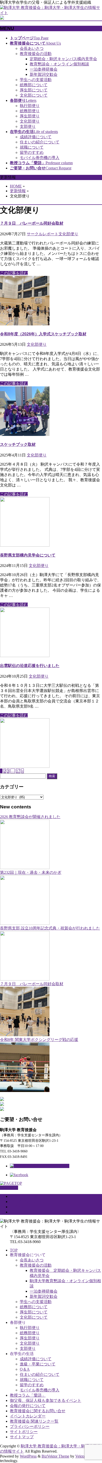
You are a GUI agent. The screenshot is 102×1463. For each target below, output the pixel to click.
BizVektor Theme (55, 1456)
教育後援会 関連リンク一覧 (34, 1421)
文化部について (34, 95)
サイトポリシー (24, 1207)
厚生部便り (30, 116)
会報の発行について (28, 1406)
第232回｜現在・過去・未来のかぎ (30, 872)
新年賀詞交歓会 (43, 74)
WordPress (28, 1456)
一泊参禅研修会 (43, 69)
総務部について (34, 85)
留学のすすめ (32, 152)
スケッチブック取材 (18, 444)
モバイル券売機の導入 (39, 158)
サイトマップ (22, 1212)
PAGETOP (9, 1188)
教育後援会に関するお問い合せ (37, 1411)
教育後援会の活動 (35, 54)
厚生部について (34, 90)
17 (18, 771)
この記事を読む (14, 273)
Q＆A (25, 1369)
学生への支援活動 (35, 80)
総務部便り (30, 111)
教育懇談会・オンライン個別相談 (59, 64)
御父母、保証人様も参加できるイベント (45, 1400)
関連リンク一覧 (24, 1196)
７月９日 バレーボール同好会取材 (31, 223)
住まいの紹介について (39, 142)
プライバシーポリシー (30, 1201)
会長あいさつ (32, 48)
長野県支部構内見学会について (27, 555)
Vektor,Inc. (83, 1456)
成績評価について (35, 137)
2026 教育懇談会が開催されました (30, 817)
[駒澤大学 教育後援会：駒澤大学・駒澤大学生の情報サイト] (51, 13)
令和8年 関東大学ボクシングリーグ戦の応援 (39, 1039)
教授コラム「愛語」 (28, 1395)
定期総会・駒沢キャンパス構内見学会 (63, 59)
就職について (32, 147)
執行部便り (30, 106)
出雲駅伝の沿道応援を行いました (29, 666)
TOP (14, 1250)
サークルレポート (42, 234)
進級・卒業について (37, 1364)
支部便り (28, 126)
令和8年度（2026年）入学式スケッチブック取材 (43, 334)
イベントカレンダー (28, 1416)
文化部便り (30, 121)
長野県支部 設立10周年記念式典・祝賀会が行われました (50, 928)
